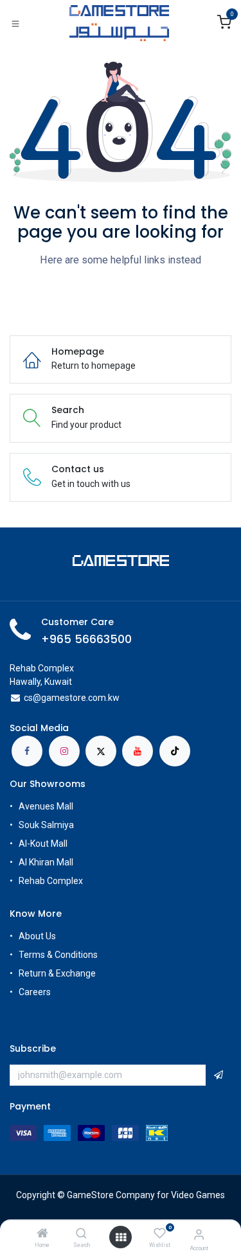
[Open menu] (121, 1237)
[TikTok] (174, 751)
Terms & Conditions (58, 955)
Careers (36, 992)
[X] (100, 751)
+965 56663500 (86, 639)
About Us (37, 936)
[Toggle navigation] (15, 23)
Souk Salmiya (47, 825)
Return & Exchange (57, 973)
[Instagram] (64, 751)
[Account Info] (199, 1234)
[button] (218, 1075)
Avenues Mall (46, 806)
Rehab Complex (51, 881)
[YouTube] (137, 751)
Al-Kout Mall (43, 843)
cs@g (35, 698)
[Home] (42, 1234)
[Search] (81, 1234)
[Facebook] (27, 751)
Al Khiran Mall (46, 862)
